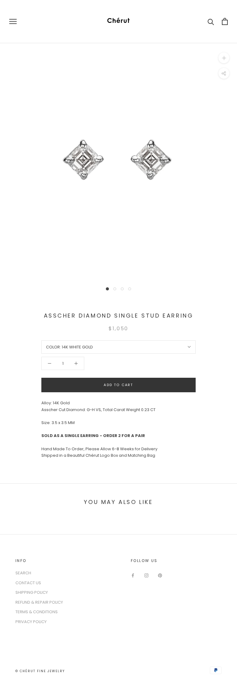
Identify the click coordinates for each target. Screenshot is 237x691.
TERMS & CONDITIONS (36, 612)
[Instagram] (146, 575)
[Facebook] (133, 575)
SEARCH (23, 573)
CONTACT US (28, 583)
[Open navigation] (13, 21)
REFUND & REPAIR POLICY (39, 602)
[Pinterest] (160, 575)
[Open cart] (225, 21)
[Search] (211, 21)
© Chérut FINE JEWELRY (40, 671)
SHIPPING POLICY (31, 592)
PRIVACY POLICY (31, 622)
